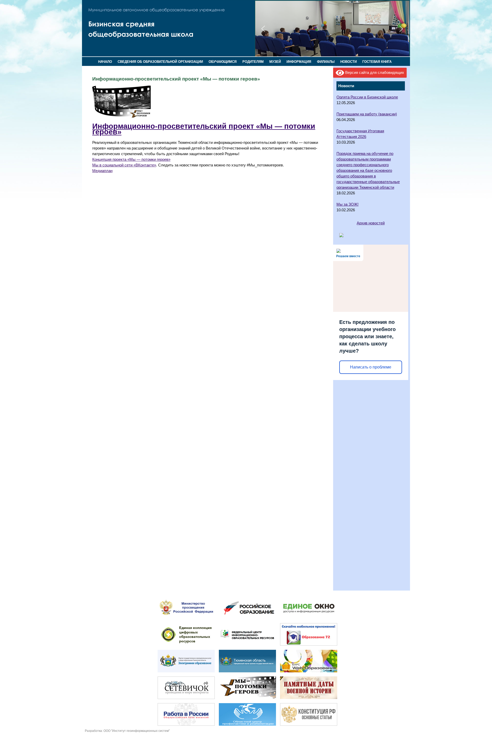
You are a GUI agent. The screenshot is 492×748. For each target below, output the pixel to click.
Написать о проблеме (370, 367)
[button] (263, 29)
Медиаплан (102, 171)
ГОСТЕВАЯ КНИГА (377, 62)
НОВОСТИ (348, 62)
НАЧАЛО (105, 62)
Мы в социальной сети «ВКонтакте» (124, 165)
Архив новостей (371, 223)
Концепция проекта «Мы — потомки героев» (131, 159)
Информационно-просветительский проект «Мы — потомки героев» (203, 129)
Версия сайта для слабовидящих (374, 73)
